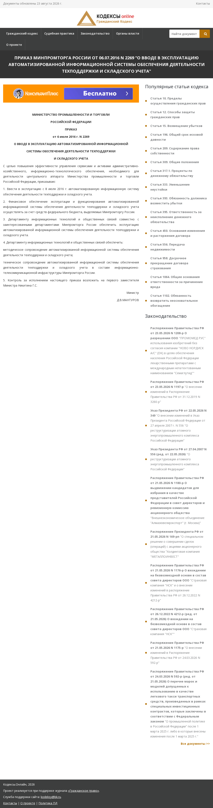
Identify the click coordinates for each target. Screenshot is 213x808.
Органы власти (127, 33)
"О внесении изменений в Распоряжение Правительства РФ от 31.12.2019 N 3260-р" (177, 392)
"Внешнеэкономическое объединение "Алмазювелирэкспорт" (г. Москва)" (177, 500)
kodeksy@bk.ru (51, 797)
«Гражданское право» (83, 791)
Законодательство (95, 33)
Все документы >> (195, 744)
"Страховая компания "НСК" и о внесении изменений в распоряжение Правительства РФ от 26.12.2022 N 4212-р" (178, 582)
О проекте (14, 45)
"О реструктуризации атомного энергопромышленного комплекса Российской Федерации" (178, 459)
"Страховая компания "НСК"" (178, 621)
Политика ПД (47, 803)
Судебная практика (59, 33)
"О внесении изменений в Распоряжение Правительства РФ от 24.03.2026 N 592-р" (177, 653)
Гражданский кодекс (22, 33)
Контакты (203, 3)
